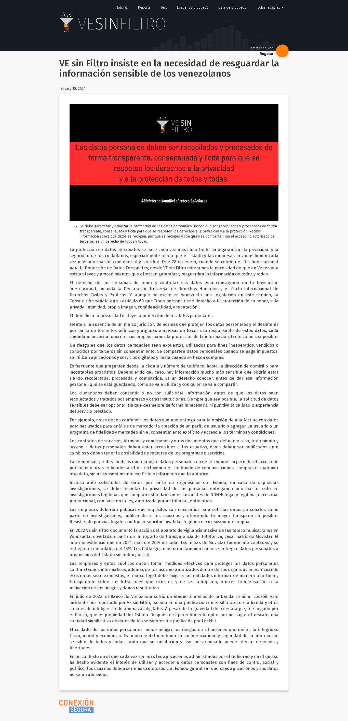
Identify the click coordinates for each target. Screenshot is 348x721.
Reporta (144, 7)
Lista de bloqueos (232, 7)
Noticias (122, 7)
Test (163, 7)
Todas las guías (268, 7)
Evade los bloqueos (192, 7)
